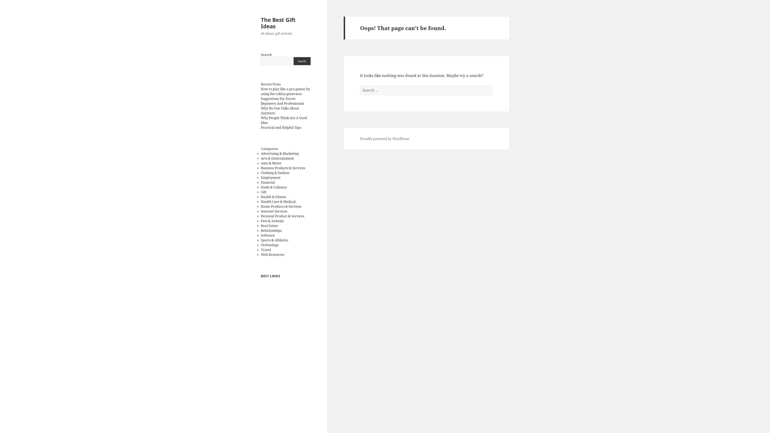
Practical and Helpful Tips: (281, 127)
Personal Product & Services (282, 216)
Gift (263, 192)
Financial (268, 182)
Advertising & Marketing (280, 153)
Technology (270, 245)
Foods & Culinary (274, 187)
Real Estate (269, 226)
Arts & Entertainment (277, 158)
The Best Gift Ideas (278, 23)
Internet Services (274, 211)
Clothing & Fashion (275, 173)
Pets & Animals (272, 221)
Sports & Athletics (274, 240)
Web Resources (272, 254)
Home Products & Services (281, 206)
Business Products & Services (283, 168)
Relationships (271, 230)
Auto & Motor (271, 163)
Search (266, 55)
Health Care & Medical (278, 201)
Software (268, 235)
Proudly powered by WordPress (384, 139)
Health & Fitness (273, 197)
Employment (271, 177)
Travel (266, 250)
